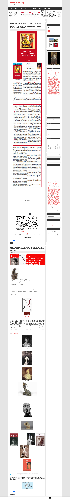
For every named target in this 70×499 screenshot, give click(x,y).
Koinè (29, 8)
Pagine (26, 8)
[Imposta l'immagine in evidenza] (27, 485)
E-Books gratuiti (27, 233)
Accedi (49, 131)
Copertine (21, 8)
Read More (52, 497)
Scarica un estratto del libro (14, 333)
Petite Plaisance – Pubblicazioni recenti (27, 231)
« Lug (48, 150)
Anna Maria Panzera (27, 316)
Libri (13, 494)
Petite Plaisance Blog (17, 3)
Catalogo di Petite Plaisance (13, 8)
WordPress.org (50, 134)
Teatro (11, 243)
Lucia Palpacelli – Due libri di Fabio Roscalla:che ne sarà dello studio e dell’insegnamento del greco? (53, 112)
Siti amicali (40, 8)
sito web (29, 480)
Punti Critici (34, 8)
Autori (49, 8)
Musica (45, 8)
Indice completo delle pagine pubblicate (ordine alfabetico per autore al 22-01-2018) (23, 474)
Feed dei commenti (51, 133)
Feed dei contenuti (51, 132)
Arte (11, 494)
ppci (16, 252)
